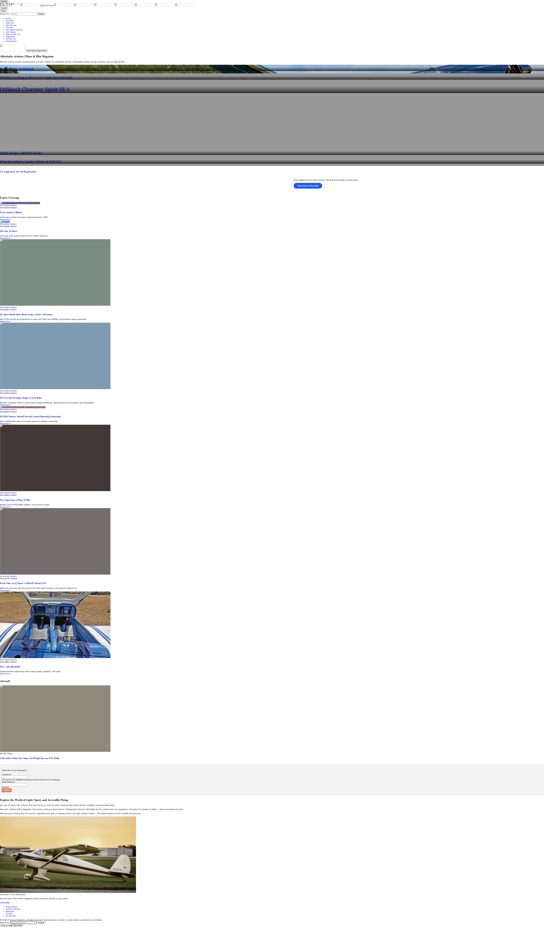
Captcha (5, 787)
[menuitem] (275, 18)
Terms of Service (13, 909)
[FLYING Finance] (145, 5)
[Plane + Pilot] (10, 5)
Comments (6, 774)
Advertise (10, 911)
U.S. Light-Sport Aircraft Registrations (18, 171)
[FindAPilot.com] (165, 5)
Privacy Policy (12, 907)
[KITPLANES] (104, 5)
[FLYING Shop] (185, 5)
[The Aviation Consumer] (124, 5)
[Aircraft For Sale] (84, 5)
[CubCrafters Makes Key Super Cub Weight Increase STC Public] (272, 718)
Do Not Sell (11, 916)
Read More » (5, 219)
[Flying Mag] (30, 5)
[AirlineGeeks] (64, 5)
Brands (4, 1)
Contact (9, 913)
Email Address (8, 782)
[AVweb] (47, 5)
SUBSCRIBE (5, 902)
